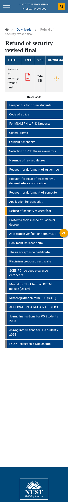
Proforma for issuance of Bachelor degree (32, 222)
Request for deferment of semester (33, 192)
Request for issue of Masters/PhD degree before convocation (32, 181)
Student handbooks (22, 142)
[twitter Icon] (64, 264)
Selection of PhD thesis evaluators (32, 151)
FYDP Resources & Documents (30, 344)
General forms (18, 133)
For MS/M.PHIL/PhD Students (29, 123)
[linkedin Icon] (64, 254)
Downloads (24, 29)
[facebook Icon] (64, 244)
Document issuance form (26, 243)
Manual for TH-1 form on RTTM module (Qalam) (30, 287)
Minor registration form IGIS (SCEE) (32, 298)
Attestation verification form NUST (32, 234)
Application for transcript (26, 202)
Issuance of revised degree (27, 160)
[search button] (61, 6)
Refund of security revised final (30, 211)
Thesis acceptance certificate (29, 252)
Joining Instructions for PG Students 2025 (33, 319)
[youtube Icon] (64, 275)
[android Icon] (64, 285)
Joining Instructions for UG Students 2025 (33, 332)
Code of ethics (19, 114)
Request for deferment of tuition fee (34, 169)
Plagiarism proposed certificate (30, 261)
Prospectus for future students (30, 105)
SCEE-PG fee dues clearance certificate (28, 273)
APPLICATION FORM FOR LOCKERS (33, 307)
